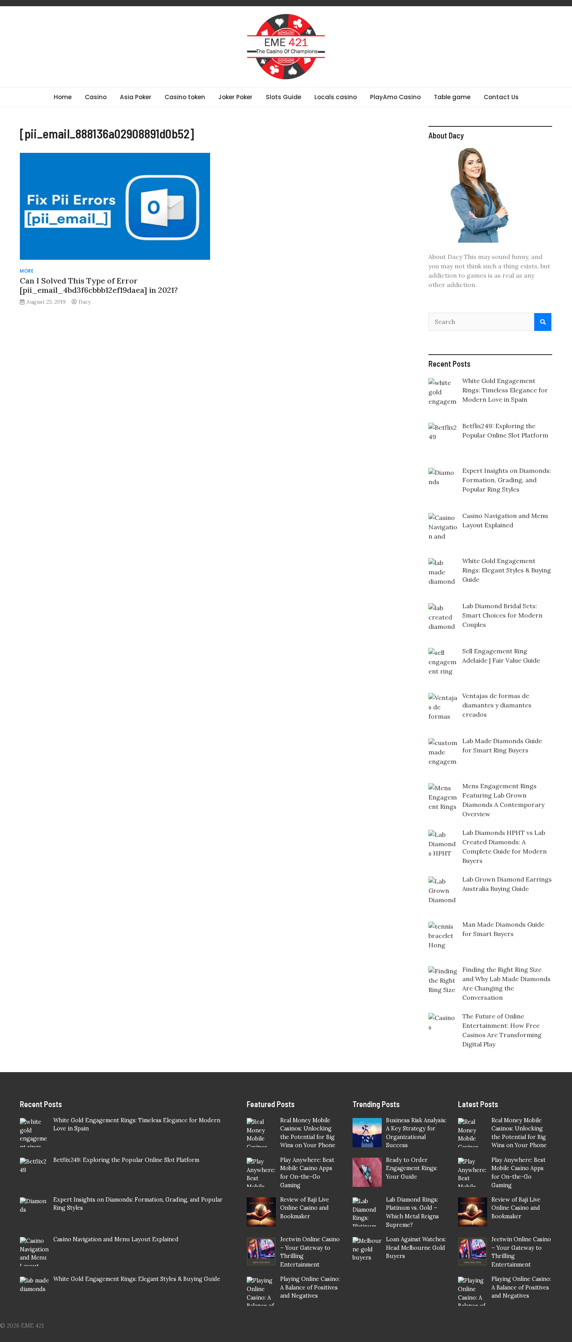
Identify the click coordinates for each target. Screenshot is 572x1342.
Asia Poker (135, 97)
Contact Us (501, 97)
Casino (96, 97)
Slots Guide (283, 97)
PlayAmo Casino (395, 97)
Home (63, 97)
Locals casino (335, 97)
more (26, 271)
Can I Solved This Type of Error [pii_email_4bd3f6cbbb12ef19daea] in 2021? (99, 285)
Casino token (185, 97)
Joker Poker (235, 97)
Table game (452, 97)
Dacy (85, 301)
